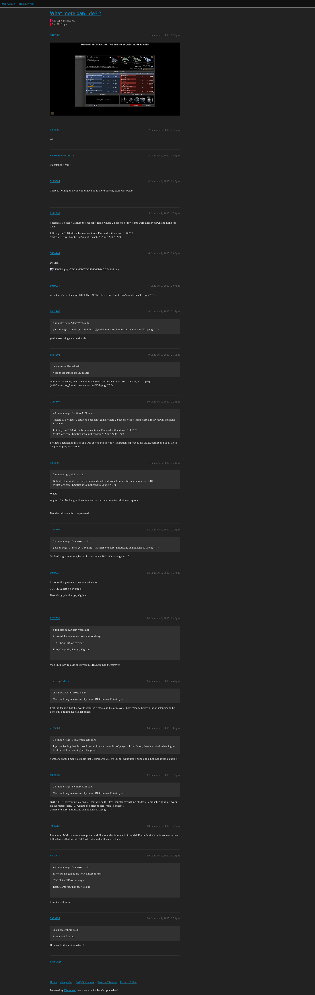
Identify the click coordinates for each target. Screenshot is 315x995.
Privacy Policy (128, 982)
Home (53, 982)
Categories (66, 982)
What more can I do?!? (75, 13)
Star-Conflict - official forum (18, 3)
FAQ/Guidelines (85, 982)
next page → (57, 961)
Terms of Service (107, 982)
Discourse (69, 990)
